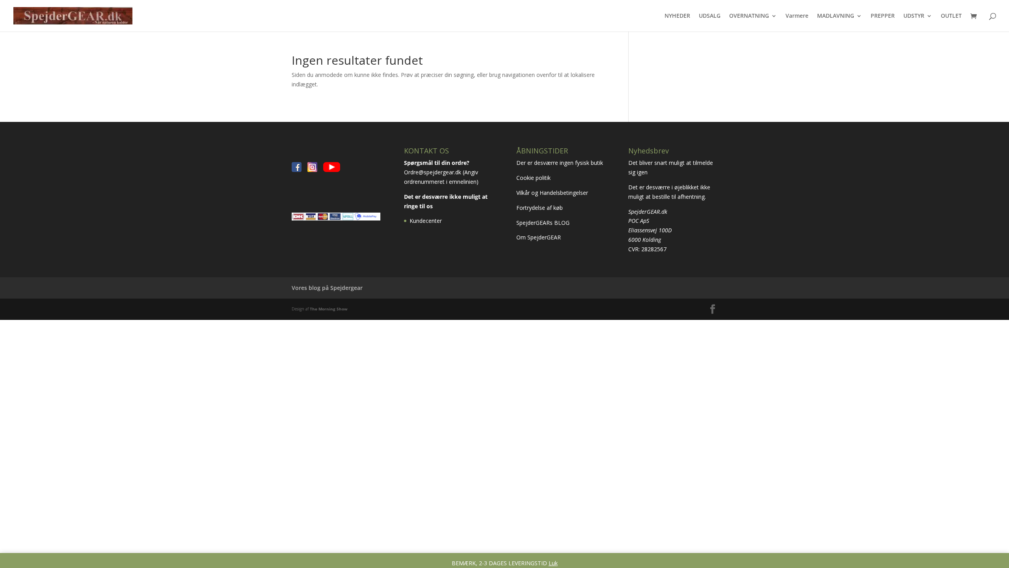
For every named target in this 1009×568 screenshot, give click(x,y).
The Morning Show (329, 309)
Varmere (797, 16)
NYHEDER (677, 16)
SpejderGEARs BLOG (543, 222)
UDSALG (709, 16)
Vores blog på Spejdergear (327, 287)
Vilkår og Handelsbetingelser (553, 192)
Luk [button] (553, 563)
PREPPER (883, 16)
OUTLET (951, 16)
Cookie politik (534, 177)
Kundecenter (426, 220)
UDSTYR (913, 16)
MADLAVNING (835, 16)
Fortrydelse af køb (540, 207)
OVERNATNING (749, 16)
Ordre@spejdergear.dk (432, 172)
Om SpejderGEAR (538, 237)
